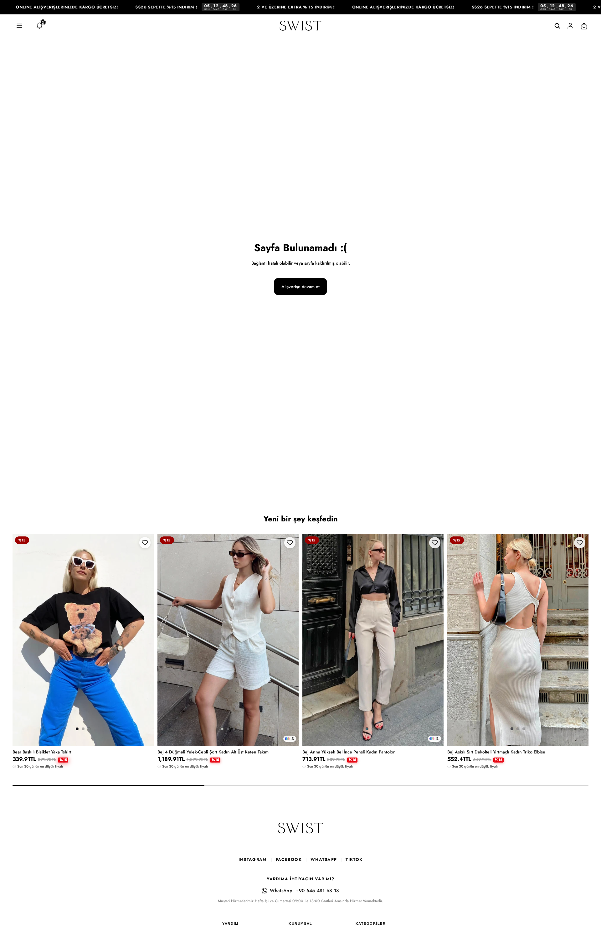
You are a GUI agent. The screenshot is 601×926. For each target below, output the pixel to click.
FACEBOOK (289, 859)
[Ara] (557, 26)
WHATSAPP (324, 859)
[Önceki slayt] (22, 640)
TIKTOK (354, 859)
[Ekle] (578, 726)
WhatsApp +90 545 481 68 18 (304, 890)
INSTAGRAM (253, 859)
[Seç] (144, 726)
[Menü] (19, 26)
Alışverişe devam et (300, 286)
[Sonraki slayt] (144, 640)
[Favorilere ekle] (145, 542)
